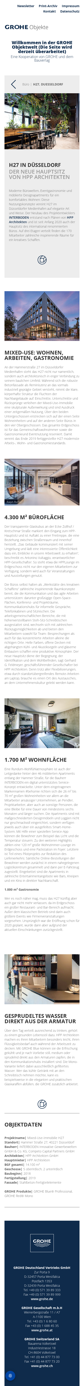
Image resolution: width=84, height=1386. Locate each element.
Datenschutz (70, 11)
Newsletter (25, 6)
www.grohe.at (42, 1330)
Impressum (71, 6)
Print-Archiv (48, 6)
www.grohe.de (42, 1299)
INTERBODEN (19, 217)
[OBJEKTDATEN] (42, 259)
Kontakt (49, 11)
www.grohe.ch (42, 1366)
